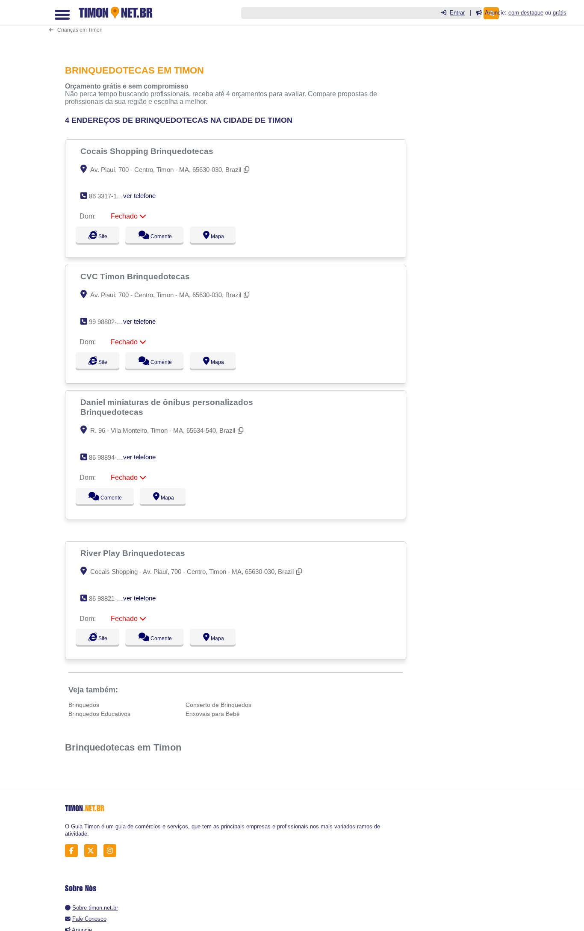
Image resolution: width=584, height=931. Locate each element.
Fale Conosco (89, 919)
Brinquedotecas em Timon (123, 747)
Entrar (457, 12)
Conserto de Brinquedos (218, 704)
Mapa (225, 236)
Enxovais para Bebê (213, 713)
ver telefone (139, 195)
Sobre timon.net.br (95, 907)
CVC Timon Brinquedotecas (136, 276)
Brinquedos (83, 704)
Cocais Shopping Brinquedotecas (147, 151)
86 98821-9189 (109, 598)
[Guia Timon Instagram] (112, 851)
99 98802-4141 (109, 321)
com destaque (525, 12)
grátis (559, 12)
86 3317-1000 (108, 196)
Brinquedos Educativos (99, 713)
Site (102, 236)
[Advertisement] (238, 26)
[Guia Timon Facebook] (74, 851)
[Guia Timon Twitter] (93, 851)
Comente (164, 236)
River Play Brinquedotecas (133, 553)
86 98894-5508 (109, 457)
